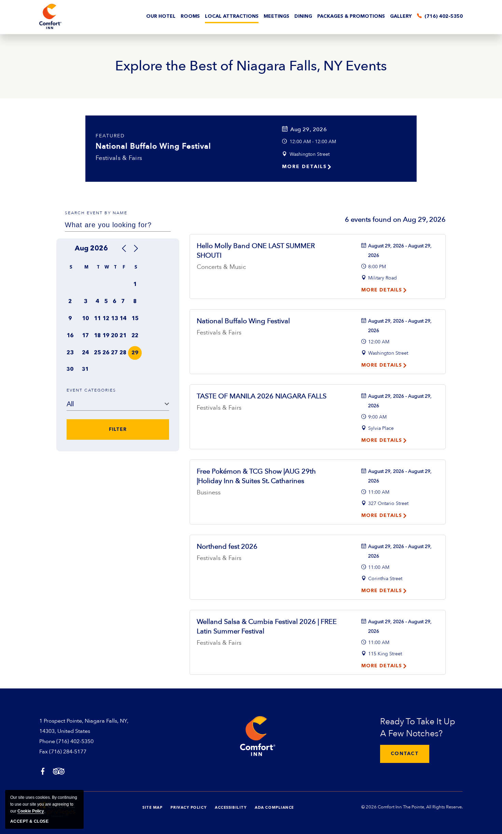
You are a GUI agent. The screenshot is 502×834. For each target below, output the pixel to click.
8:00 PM (377, 266)
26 (105, 353)
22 (134, 336)
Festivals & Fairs (119, 158)
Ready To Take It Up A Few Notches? (417, 727)
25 (97, 353)
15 (134, 319)
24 (85, 353)
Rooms (190, 16)
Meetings (276, 16)
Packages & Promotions (351, 16)
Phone (47, 741)
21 (123, 336)
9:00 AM (377, 417)
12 (105, 319)
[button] (404, 754)
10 (85, 319)
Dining (303, 16)
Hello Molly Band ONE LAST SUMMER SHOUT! (256, 250)
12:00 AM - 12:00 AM (313, 141)
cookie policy (30, 811)
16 (70, 336)
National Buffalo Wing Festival (153, 146)
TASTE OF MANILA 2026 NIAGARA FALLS (261, 396)
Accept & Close (29, 821)
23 (70, 353)
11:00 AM (378, 492)
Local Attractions (232, 16)
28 (123, 353)
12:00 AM (378, 342)
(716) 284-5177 (67, 751)
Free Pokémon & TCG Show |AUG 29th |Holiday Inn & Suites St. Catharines (256, 476)
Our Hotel (161, 16)
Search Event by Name (96, 213)
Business (209, 492)
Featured (110, 136)
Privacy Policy (188, 808)
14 (123, 319)
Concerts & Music (221, 267)
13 (114, 319)
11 (97, 319)
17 (85, 336)
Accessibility (231, 808)
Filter (117, 429)
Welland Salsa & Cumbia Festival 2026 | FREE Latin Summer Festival (267, 626)
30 (70, 369)
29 (134, 353)
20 (114, 336)
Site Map (152, 808)
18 (97, 336)
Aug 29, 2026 (308, 129)
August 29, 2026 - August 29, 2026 (400, 251)
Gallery (401, 16)
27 (114, 353)
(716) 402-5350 (75, 741)
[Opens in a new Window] (42, 772)
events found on (395, 219)
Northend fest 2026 (227, 546)
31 (85, 369)
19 (105, 336)
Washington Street (310, 154)
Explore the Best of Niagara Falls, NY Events (251, 66)
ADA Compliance (274, 808)
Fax (43, 751)
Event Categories (91, 390)
